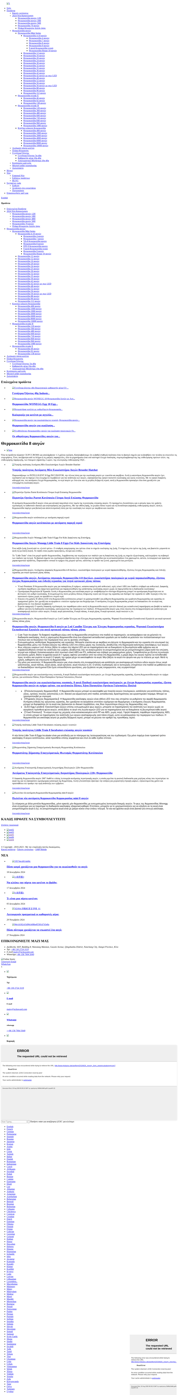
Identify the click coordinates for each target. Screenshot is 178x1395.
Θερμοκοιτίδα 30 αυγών (34, 63)
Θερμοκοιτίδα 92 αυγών (34, 100)
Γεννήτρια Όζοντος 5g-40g (29, 155)
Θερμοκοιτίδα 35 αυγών (34, 68)
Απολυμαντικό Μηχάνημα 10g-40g (33, 160)
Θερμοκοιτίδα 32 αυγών (34, 65)
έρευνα (15, 487)
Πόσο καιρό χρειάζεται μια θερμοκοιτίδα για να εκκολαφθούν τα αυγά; (47, 866)
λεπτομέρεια (24, 487)
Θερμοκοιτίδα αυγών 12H (29, 18)
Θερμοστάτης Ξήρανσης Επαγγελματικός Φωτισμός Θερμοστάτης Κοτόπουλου (57, 752)
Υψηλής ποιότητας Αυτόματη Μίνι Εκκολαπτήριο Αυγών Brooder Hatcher (55, 469)
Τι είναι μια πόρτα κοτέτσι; (22, 898)
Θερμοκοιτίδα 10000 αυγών (35, 145)
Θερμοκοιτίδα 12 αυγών (34, 53)
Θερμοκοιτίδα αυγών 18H (29, 20)
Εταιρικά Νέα (18, 175)
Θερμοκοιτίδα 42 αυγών (34, 73)
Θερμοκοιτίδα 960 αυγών (34, 123)
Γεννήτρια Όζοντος (20, 153)
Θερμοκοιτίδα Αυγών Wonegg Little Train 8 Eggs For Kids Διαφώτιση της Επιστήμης (61, 543)
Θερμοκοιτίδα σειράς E (28, 95)
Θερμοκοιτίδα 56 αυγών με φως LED (40, 85)
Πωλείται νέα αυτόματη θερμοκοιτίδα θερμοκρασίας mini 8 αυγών (50, 798)
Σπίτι (9, 8)
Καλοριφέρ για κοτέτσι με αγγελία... (32, 414)
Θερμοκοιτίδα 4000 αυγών (35, 138)
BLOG (15, 180)
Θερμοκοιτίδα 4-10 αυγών (35, 35)
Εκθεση (15, 185)
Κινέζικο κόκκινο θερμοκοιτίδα (32, 128)
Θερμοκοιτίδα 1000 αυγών (35, 133)
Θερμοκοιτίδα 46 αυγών (34, 98)
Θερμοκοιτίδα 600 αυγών (34, 115)
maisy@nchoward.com (23, 952)
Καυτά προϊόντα (8, 849)
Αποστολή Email (8, 961)
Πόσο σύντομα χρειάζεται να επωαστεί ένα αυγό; (34, 929)
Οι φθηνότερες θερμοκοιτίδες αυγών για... (36, 436)
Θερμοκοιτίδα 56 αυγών (34, 83)
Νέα (8, 173)
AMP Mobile (41, 849)
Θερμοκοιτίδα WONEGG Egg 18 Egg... (35, 404)
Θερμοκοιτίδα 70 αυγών (28, 25)
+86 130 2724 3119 (15, 988)
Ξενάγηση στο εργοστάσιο (24, 188)
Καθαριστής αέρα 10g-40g (29, 158)
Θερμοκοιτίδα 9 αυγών (39, 45)
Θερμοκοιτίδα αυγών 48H (23, 219)
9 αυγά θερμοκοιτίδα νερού (41, 48)
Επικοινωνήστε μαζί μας (17, 193)
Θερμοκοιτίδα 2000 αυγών (35, 135)
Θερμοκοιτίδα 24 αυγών (34, 60)
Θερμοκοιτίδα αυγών (21, 30)
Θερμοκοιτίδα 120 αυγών (34, 108)
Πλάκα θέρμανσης (20, 150)
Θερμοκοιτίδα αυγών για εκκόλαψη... (33, 425)
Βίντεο (10, 170)
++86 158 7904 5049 (16, 1030)
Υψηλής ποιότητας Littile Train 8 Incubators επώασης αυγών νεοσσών (52, 730)
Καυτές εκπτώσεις (20, 13)
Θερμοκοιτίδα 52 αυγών (34, 80)
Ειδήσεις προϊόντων (21, 178)
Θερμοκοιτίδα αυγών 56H (29, 23)
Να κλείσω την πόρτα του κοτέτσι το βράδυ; (32, 882)
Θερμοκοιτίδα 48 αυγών (34, 78)
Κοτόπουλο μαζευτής (21, 163)
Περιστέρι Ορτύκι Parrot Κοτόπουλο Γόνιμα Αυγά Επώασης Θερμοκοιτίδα (55, 497)
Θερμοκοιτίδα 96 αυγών (34, 90)
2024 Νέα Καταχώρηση (22, 15)
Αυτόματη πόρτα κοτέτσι (23, 148)
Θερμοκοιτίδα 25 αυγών (28, 269)
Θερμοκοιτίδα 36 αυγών (34, 70)
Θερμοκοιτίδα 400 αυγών (34, 130)
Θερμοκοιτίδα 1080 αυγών (35, 125)
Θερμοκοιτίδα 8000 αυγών (35, 143)
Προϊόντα (11, 10)
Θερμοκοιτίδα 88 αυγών (34, 88)
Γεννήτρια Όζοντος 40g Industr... (31, 393)
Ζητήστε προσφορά (9, 825)
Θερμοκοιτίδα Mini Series (29, 33)
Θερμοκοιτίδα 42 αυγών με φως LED (40, 75)
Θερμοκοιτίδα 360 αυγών (34, 110)
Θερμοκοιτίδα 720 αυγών (34, 118)
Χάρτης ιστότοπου (25, 849)
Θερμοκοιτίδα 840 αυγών (34, 120)
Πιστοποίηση (18, 190)
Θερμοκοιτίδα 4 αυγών (39, 38)
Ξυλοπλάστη (18, 168)
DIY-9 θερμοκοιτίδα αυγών (35, 246)
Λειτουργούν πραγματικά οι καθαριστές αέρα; (33, 914)
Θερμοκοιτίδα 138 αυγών (34, 103)
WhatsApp (6, 964)
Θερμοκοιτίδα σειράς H (28, 105)
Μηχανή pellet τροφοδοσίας (24, 165)
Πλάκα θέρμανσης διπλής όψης (32, 28)
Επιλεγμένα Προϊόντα (16, 209)
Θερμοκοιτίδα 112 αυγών (34, 93)
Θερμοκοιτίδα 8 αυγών (39, 43)
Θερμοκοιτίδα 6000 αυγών (35, 140)
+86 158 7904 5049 (25, 954)
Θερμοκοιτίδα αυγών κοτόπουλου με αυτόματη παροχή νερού (47, 522)
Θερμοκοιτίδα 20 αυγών (34, 58)
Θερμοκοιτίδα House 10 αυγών (43, 50)
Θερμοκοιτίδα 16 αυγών (34, 55)
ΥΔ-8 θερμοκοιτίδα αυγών (35, 241)
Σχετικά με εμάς (14, 183)
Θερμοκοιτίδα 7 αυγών (39, 40)
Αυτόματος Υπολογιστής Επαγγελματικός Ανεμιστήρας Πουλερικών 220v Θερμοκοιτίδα (62, 772)
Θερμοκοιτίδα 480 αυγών (34, 113)
